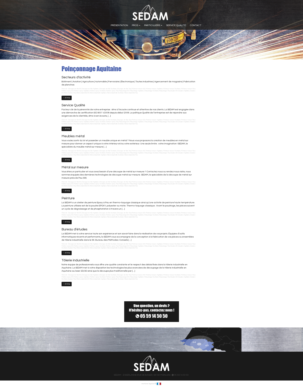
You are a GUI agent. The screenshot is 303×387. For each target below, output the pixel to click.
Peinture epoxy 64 (67, 91)
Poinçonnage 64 (124, 91)
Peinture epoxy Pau (112, 91)
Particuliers (152, 25)
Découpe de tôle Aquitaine (90, 89)
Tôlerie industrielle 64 (83, 93)
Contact (195, 25)
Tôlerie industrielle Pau (131, 93)
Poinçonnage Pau (164, 91)
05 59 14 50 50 (153, 316)
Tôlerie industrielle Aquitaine (98, 93)
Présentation (119, 25)
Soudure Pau (72, 93)
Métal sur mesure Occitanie (171, 89)
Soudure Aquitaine (183, 91)
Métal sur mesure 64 (138, 89)
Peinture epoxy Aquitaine (81, 91)
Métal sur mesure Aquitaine (154, 89)
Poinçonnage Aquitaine (136, 91)
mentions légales (148, 383)
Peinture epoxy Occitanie (97, 91)
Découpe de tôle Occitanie (107, 89)
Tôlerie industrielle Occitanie (115, 93)
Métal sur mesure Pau (188, 89)
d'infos (67, 98)
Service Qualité (176, 25)
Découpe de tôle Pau (124, 89)
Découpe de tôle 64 (74, 89)
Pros (135, 25)
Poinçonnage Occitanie (151, 91)
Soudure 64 (174, 91)
